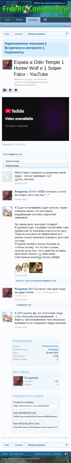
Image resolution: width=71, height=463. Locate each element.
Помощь (57, 454)
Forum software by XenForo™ (16, 458)
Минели (20, 280)
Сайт (7, 19)
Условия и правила (60, 458)
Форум (19, 19)
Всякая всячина (50, 346)
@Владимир (24, 313)
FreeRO (36, 458)
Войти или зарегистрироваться (49, 3)
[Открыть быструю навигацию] (66, 34)
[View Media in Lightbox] (4, 89)
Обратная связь (43, 454)
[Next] (15, 89)
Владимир (7, 144)
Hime (5, 154)
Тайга (5, 454)
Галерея (33, 20)
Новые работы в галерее (37, 25)
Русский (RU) (16, 454)
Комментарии (12, 161)
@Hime (33, 191)
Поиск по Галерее (12, 25)
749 (56, 381)
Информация (12, 166)
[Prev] (10, 89)
